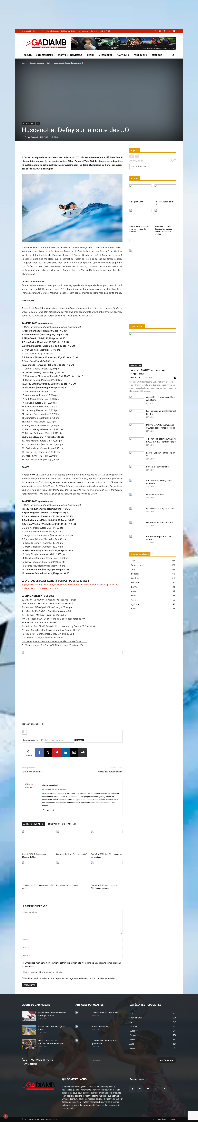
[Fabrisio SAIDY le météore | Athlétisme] (152, 349)
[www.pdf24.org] (72, 732)
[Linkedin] (65, 752)
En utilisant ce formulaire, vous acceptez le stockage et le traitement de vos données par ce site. (70, 978)
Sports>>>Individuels (70, 55)
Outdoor (157, 55)
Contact (94, 31)
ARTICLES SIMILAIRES (33, 824)
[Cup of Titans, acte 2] (83, 1030)
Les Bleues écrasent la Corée (159, 522)
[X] (169, 31)
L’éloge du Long (136, 202)
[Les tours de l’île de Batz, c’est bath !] (72, 841)
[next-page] (28, 894)
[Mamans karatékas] (136, 498)
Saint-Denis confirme (32, 771)
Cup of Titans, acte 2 (101, 1026)
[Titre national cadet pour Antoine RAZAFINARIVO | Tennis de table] (136, 442)
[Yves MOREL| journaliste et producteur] (83, 1044)
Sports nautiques (37, 63)
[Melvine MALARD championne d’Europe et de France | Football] (136, 428)
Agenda (85, 31)
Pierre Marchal (31, 137)
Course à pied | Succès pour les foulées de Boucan (139, 229)
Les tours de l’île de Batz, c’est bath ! (71, 854)
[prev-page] (23, 894)
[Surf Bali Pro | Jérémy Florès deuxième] (136, 484)
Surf (48, 63)
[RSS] (164, 31)
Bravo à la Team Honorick (157, 467)
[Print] (82, 752)
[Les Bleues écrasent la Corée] (136, 526)
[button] (172, 55)
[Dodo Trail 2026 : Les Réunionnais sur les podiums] (106, 841)
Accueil (28, 55)
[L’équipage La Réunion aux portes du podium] (37, 872)
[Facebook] (155, 31)
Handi (90, 55)
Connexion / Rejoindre (50, 31)
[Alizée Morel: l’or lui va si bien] (83, 1016)
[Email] (74, 752)
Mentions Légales (160, 1119)
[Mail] (160, 31)
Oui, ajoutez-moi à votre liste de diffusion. (43, 972)
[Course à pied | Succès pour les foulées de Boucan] (140, 216)
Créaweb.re (52, 1119)
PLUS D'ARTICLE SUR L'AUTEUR (61, 824)
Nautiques (123, 55)
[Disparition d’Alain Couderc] (72, 872)
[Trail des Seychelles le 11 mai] (166, 192)
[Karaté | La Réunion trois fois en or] (136, 456)
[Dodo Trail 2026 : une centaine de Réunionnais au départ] (106, 872)
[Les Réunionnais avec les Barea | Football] (136, 415)
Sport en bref (135, 365)
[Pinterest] (56, 752)
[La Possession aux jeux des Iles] (136, 512)
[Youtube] (174, 31)
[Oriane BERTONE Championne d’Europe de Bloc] (37, 841)
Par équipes (140, 55)
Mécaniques (105, 55)
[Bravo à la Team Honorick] (136, 470)
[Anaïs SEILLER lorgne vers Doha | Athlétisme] (136, 401)
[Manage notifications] (5, 1116)
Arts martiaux (44, 55)
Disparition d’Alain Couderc (67, 885)
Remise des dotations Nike (109, 771)
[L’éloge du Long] (140, 192)
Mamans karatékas (155, 494)
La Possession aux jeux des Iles (160, 508)
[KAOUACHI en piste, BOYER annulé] (136, 540)
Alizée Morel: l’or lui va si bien (105, 1012)
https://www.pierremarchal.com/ (54, 789)
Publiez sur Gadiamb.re (70, 31)
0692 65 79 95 (105, 31)
